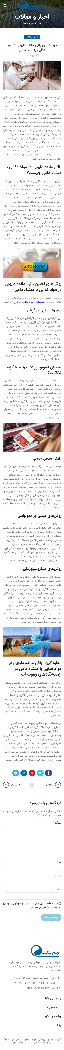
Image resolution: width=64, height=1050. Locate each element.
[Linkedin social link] (23, 773)
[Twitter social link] (40, 773)
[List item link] (32, 983)
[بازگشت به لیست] (32, 784)
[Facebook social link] (48, 773)
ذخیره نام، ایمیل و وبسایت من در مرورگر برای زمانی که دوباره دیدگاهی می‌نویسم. (32, 905)
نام (58, 862)
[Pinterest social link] (32, 773)
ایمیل (57, 876)
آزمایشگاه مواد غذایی (33, 302)
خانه (39, 23)
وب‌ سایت (56, 890)
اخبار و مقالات (28, 23)
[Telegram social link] (15, 773)
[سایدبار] (59, 319)
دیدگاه (57, 823)
